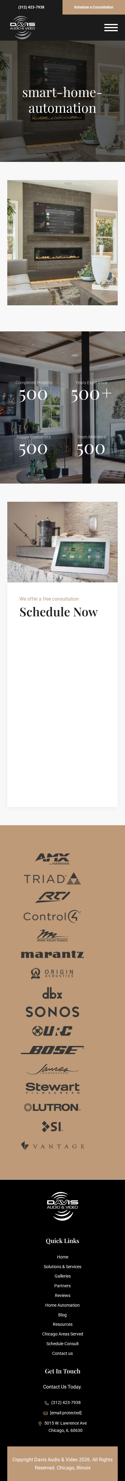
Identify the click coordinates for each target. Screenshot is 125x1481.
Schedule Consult (62, 1343)
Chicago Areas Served (62, 1334)
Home (62, 1257)
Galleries (63, 1276)
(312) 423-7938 (31, 7)
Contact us (62, 1353)
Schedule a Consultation (93, 7)
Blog (62, 1314)
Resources (63, 1324)
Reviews (62, 1295)
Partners (62, 1285)
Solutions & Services (62, 1266)
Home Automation (62, 1305)
